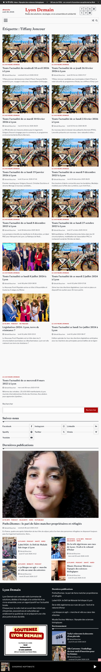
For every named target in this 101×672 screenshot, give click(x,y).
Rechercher (7, 404)
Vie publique (23, 323)
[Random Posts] (93, 20)
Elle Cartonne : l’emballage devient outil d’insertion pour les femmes (80, 651)
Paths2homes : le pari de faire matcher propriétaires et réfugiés (76, 2)
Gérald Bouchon (10, 75)
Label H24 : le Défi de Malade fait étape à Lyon (72, 600)
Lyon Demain (39, 10)
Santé (37, 541)
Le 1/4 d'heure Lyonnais (11, 64)
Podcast (14, 323)
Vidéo (31, 520)
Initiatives (71, 539)
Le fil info (6, 323)
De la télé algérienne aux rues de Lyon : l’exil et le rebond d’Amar (81, 547)
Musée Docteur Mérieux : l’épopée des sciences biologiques (79, 569)
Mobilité (30, 564)
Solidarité (23, 520)
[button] (95, 666)
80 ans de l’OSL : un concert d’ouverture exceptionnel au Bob (24, 2)
